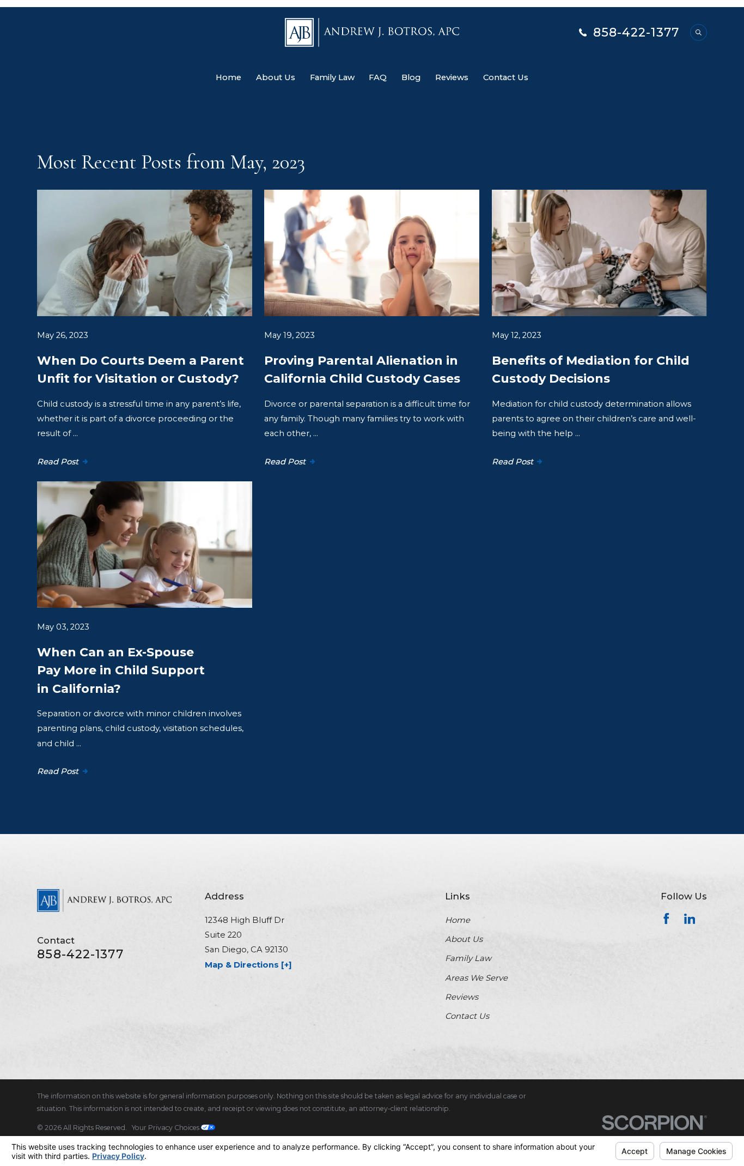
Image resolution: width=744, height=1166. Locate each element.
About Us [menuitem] (275, 77)
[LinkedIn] (690, 919)
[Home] (372, 32)
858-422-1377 (636, 33)
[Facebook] (666, 919)
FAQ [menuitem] (378, 77)
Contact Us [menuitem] (505, 77)
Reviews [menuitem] (451, 77)
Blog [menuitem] (410, 77)
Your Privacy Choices (166, 1127)
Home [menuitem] (228, 77)
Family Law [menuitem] (332, 77)
